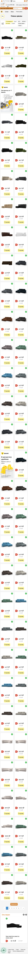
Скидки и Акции (11, 949)
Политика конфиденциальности (18, 951)
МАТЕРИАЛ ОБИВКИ (21, 23)
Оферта (9, 952)
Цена (15, 21)
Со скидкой (13, 23)
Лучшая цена (23, 949)
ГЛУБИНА (19, 25)
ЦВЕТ (19, 21)
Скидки (17, 949)
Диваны (12, 11)
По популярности (9, 21)
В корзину (7, 53)
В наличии (8, 23)
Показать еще (14, 904)
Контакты (11, 8)
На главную (2, 12)
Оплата (4, 8)
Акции (2, 8)
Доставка (7, 8)
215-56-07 (11, 5)
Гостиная (6, 11)
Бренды (9, 951)
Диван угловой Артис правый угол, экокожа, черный (12, 937)
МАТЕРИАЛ (23, 21)
